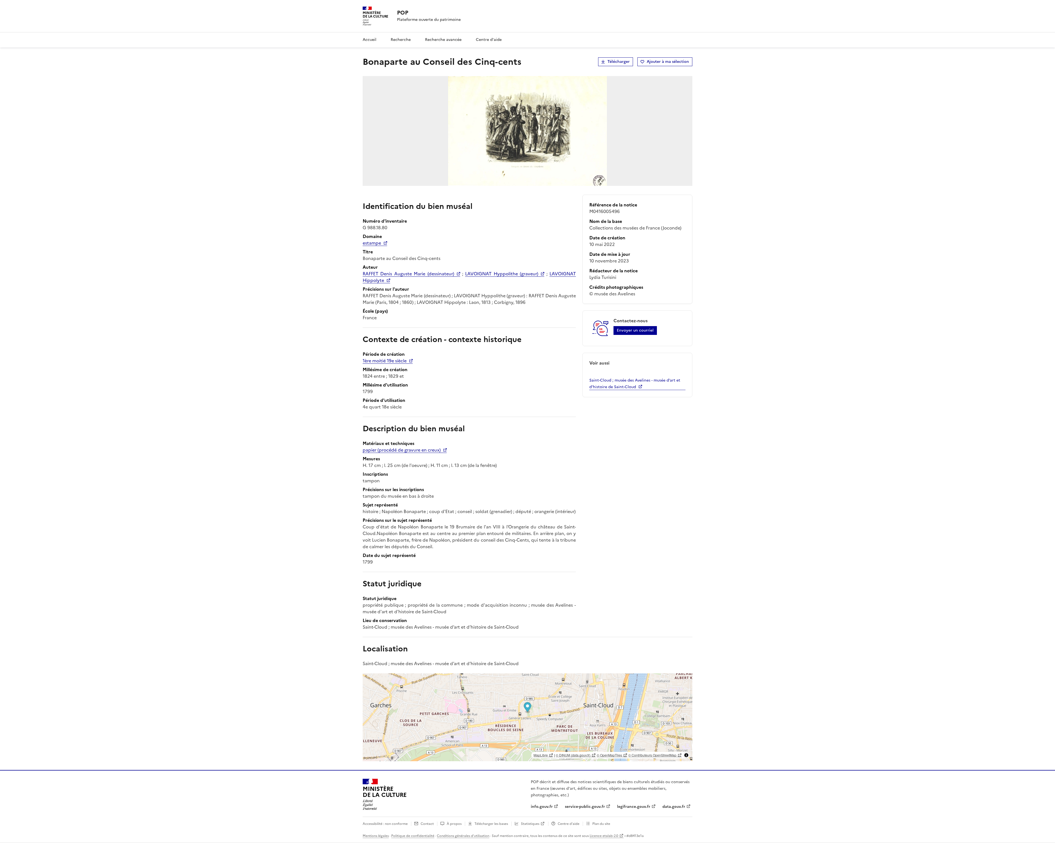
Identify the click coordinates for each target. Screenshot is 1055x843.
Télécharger (618, 62)
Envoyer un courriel (635, 330)
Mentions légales (376, 835)
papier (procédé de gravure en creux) (402, 450)
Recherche (401, 40)
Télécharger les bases (491, 823)
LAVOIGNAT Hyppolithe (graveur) (501, 273)
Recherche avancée (443, 40)
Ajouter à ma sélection (668, 62)
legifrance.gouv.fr (633, 807)
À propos (454, 823)
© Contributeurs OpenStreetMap (652, 755)
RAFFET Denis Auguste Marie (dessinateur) (408, 273)
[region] (527, 717)
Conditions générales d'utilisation (463, 835)
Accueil (369, 40)
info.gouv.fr (542, 807)
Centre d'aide (489, 40)
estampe (372, 243)
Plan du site (601, 823)
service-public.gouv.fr (585, 807)
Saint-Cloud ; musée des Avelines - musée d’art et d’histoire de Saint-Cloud (634, 383)
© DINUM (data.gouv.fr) (573, 755)
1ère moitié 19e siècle (385, 360)
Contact (427, 823)
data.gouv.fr (673, 807)
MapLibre (541, 755)
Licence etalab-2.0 (604, 835)
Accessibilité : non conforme (385, 823)
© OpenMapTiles (609, 755)
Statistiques (530, 823)
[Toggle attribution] (686, 755)
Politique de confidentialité (412, 835)
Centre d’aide (568, 823)
